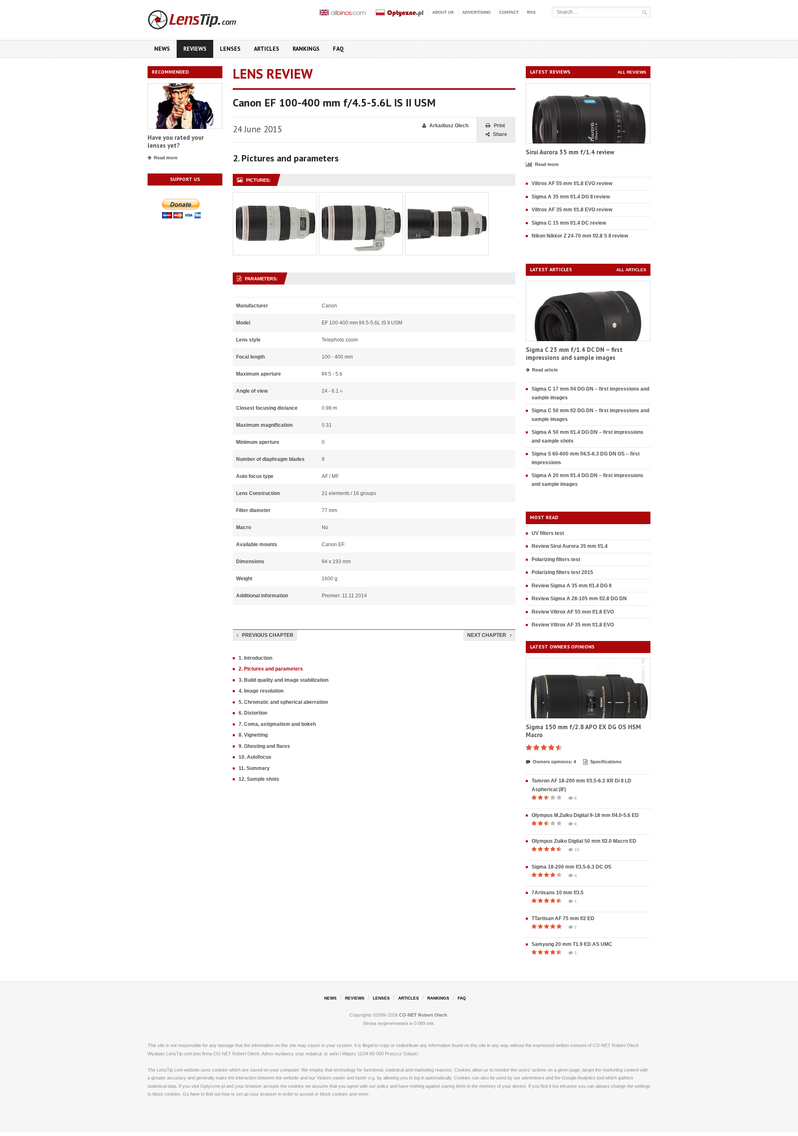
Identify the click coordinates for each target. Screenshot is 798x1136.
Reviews (195, 48)
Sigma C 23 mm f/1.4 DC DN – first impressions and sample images (574, 354)
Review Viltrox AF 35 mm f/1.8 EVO (573, 625)
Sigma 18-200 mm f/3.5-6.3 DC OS (571, 867)
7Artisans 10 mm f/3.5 (558, 893)
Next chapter (486, 635)
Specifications (605, 761)
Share (500, 134)
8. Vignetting (253, 735)
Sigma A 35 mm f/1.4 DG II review (571, 197)
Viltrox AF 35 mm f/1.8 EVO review (572, 210)
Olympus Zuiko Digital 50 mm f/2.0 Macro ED (584, 841)
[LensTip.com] (203, 18)
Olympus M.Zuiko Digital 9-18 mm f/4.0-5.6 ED (585, 815)
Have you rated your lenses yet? (176, 142)
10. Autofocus (255, 757)
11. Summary (254, 768)
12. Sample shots (259, 779)
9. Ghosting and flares (264, 746)
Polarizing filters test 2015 (562, 572)
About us (443, 12)
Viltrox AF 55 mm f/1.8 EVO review (572, 183)
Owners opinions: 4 (554, 761)
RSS (531, 12)
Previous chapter (267, 635)
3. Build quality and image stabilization (283, 680)
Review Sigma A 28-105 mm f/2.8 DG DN (579, 598)
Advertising (476, 12)
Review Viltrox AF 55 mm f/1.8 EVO (573, 612)
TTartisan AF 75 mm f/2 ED (563, 918)
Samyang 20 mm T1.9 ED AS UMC (572, 944)
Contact (509, 12)
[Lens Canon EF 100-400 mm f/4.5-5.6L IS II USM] (275, 196)
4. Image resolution (261, 691)
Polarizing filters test (556, 559)
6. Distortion (253, 713)
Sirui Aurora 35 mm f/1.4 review (570, 152)
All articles (631, 269)
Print (499, 126)
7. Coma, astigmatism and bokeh (277, 724)
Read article (545, 369)
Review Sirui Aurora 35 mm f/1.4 (570, 546)
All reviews (632, 72)
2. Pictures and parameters (271, 669)
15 (576, 849)
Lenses (230, 48)
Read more (165, 157)
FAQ (338, 48)
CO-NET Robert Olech (423, 1014)
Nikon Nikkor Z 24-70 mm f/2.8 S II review (580, 236)
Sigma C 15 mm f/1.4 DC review (569, 223)
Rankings (306, 48)
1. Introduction (255, 658)
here (195, 1093)
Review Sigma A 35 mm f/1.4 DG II (571, 586)
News (162, 48)
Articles (266, 48)
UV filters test (548, 533)
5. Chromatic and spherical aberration (283, 702)
